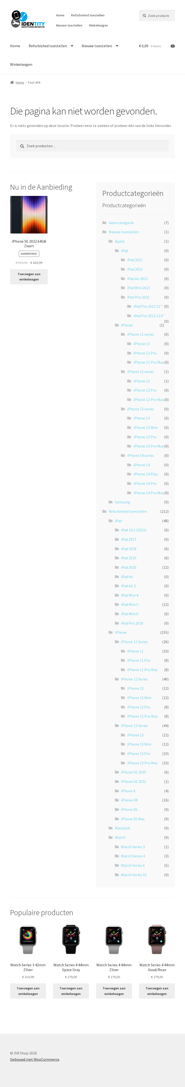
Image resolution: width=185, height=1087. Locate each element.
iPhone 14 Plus (145, 474)
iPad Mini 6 (129, 613)
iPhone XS (129, 809)
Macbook (122, 828)
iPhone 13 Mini (145, 427)
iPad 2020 (128, 567)
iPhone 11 (141, 343)
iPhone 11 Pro (145, 353)
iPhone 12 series (140, 371)
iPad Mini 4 (129, 595)
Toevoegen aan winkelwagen (29, 277)
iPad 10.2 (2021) (133, 529)
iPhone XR (129, 800)
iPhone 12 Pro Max (148, 399)
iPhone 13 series (140, 409)
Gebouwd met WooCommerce (34, 1059)
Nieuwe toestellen (69, 25)
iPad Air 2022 (137, 278)
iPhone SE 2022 (133, 781)
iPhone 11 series (140, 334)
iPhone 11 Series (134, 641)
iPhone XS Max (133, 818)
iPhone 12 (141, 381)
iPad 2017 (128, 539)
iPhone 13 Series (134, 725)
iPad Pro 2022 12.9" (149, 315)
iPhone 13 (141, 418)
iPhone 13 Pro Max (148, 446)
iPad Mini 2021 (138, 287)
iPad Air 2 (128, 585)
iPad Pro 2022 (138, 297)
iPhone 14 (141, 464)
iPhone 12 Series (134, 679)
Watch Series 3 (133, 846)
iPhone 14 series (140, 455)
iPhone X (128, 790)
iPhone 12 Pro (145, 390)
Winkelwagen (98, 25)
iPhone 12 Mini (139, 697)
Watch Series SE (134, 874)
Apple (120, 241)
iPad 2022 (135, 269)
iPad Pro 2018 (132, 623)
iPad (124, 250)
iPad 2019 (128, 557)
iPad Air (127, 576)
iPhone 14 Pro (145, 483)
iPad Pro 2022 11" (147, 306)
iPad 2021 (135, 259)
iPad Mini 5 (129, 604)
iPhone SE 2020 (133, 772)
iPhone (127, 325)
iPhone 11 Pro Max (148, 362)
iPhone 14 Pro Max (148, 492)
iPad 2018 (128, 548)
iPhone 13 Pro (145, 436)
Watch (120, 837)
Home (60, 15)
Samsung (122, 502)
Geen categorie (121, 222)
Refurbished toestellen (88, 15)
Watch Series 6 (133, 865)
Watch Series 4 (133, 856)
